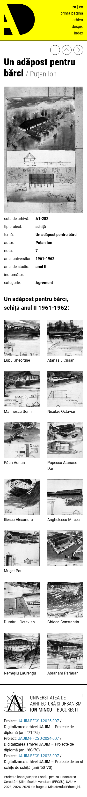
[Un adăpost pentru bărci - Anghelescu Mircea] (78, 51)
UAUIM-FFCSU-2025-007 (38, 721)
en (81, 7)
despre (77, 26)
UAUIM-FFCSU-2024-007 (38, 738)
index (78, 33)
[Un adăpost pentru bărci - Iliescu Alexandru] (55, 51)
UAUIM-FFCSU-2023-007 (38, 756)
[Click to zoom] (43, 211)
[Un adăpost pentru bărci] (65, 549)
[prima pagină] (67, 51)
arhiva (77, 19)
